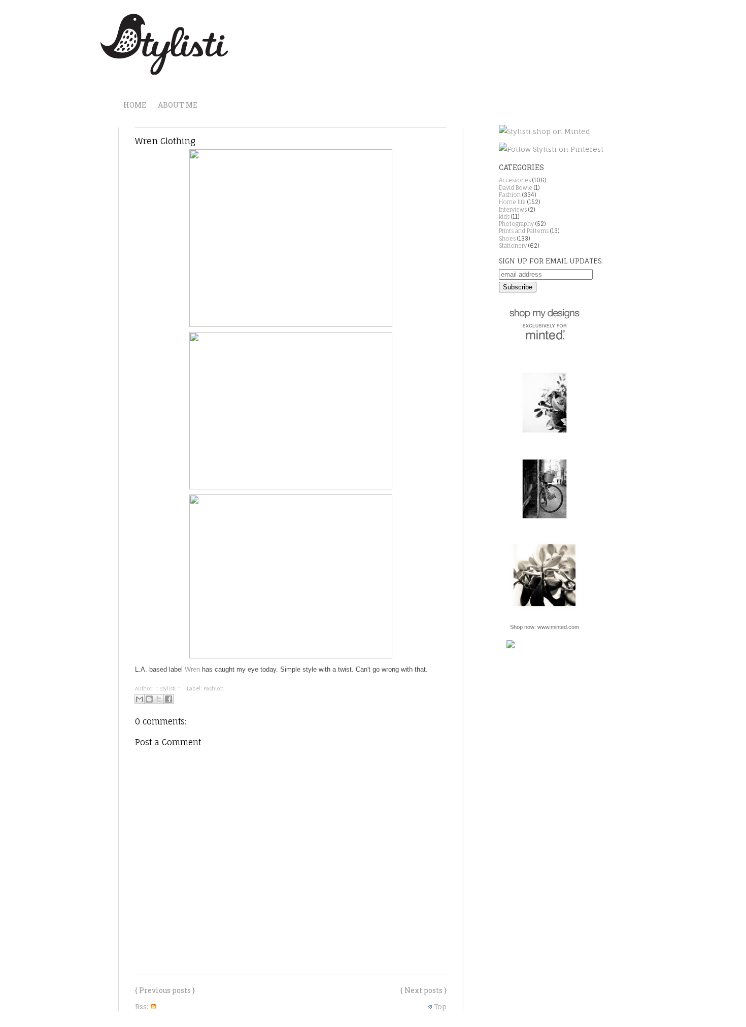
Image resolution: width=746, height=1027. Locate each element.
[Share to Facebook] (168, 699)
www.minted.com (558, 627)
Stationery (513, 245)
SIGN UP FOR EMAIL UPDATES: (551, 260)
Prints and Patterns (524, 231)
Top (440, 1006)
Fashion (214, 688)
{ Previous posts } (165, 990)
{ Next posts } (423, 990)
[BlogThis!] (149, 699)
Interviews (513, 209)
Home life (512, 202)
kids (504, 216)
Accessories (515, 180)
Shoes (507, 238)
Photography (516, 223)
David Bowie (515, 187)
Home (134, 105)
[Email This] (139, 699)
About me (177, 105)
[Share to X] (159, 699)
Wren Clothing (165, 141)
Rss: (142, 1006)
